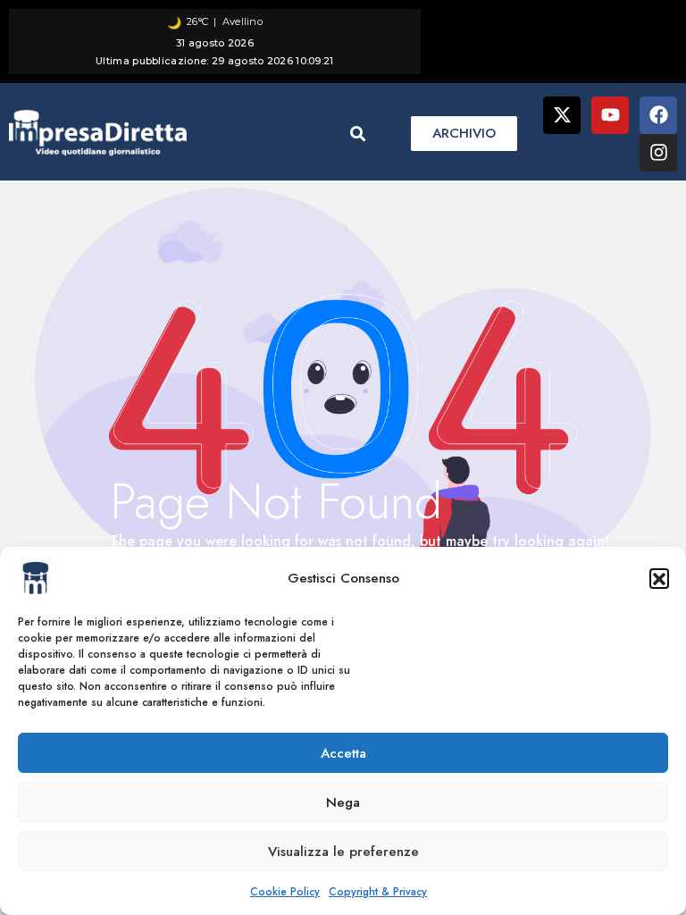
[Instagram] (658, 153)
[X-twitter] (562, 115)
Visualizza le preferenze (343, 851)
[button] (659, 578)
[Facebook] (658, 115)
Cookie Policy (285, 892)
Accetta (343, 753)
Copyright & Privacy (378, 892)
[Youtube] (610, 115)
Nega (343, 802)
